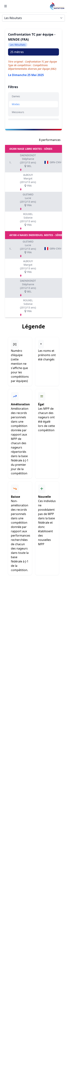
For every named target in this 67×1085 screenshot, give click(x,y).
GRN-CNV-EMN (57, 162)
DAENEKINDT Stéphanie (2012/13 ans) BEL (28, 161)
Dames (16, 96)
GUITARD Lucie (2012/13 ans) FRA (28, 200)
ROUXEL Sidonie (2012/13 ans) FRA (28, 219)
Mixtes (16, 104)
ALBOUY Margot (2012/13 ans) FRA (28, 180)
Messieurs (18, 112)
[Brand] (57, 6)
